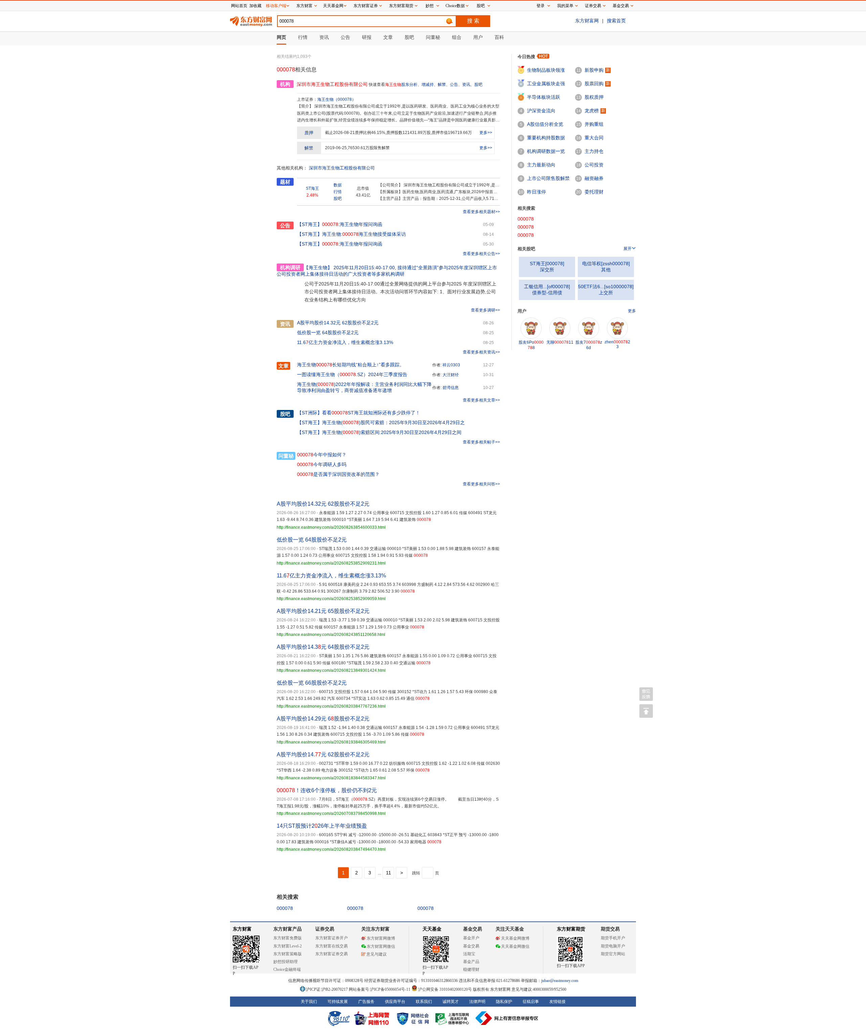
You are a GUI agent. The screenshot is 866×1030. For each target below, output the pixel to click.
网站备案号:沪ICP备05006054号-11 (380, 989)
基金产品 (471, 961)
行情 (338, 191)
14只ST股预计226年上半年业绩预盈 (322, 826)
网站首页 (239, 5)
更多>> (485, 132)
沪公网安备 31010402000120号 (445, 989)
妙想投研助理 (285, 961)
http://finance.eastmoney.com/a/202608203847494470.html (331, 849)
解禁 (442, 84)
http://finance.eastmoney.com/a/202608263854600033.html (331, 527)
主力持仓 (594, 151)
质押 (308, 132)
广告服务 (366, 1001)
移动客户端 (276, 5)
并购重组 (594, 124)
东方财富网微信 (381, 946)
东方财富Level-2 (287, 946)
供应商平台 (395, 1001)
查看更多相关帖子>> (481, 442)
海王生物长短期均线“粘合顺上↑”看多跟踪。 (350, 364)
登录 (541, 5)
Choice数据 (455, 5)
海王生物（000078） (336, 99)
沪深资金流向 (541, 110)
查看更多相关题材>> (481, 211)
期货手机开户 (613, 938)
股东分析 (409, 84)
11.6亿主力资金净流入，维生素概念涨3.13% (345, 342)
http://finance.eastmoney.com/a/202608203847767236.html (331, 706)
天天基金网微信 (515, 946)
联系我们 (424, 1001)
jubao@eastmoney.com (559, 980)
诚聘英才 (450, 1001)
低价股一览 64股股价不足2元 (328, 332)
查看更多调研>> (485, 310)
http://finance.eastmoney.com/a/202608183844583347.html (331, 778)
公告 (454, 84)
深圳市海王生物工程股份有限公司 (342, 167)
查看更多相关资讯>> (481, 352)
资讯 (466, 84)
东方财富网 (587, 20)
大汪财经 (450, 374)
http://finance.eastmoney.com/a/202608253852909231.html (331, 563)
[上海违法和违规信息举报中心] (453, 1018)
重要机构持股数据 (546, 137)
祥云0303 (451, 365)
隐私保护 (504, 1001)
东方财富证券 (366, 5)
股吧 (478, 84)
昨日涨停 (536, 191)
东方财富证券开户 (331, 938)
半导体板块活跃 (543, 97)
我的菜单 (565, 5)
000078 (285, 908)
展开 (627, 248)
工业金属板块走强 (546, 83)
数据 (338, 185)
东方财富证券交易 (331, 954)
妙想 (430, 5)
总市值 (363, 188)
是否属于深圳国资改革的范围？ (338, 474)
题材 (285, 182)
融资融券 (594, 178)
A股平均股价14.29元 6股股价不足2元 (323, 719)
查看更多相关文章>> (481, 400)
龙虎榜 (592, 110)
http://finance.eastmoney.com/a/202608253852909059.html (331, 598)
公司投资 (594, 164)
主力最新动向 (541, 164)
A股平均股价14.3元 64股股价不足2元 (323, 647)
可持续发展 (337, 1001)
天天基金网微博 (515, 938)
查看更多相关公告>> (481, 253)
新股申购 (594, 70)
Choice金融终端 (287, 969)
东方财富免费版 (287, 938)
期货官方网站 (613, 954)
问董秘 (286, 456)
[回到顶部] (646, 711)
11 (388, 872)
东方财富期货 (571, 929)
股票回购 (594, 83)
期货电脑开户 (613, 946)
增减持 (427, 84)
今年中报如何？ (321, 454)
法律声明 (477, 1001)
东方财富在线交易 (331, 946)
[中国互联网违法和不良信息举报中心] (507, 1018)
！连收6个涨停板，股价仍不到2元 (327, 790)
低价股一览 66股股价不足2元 (312, 683)
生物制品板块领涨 (546, 70)
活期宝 (469, 954)
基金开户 (471, 938)
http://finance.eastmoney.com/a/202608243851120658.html (331, 634)
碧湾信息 (450, 387)
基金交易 (471, 946)
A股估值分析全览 (545, 124)
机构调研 (290, 267)
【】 (309, 412)
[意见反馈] (646, 694)
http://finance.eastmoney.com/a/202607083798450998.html (331, 813)
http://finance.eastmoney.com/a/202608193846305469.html (331, 742)
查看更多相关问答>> (481, 484)
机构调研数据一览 (546, 151)
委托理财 (594, 191)
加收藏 (255, 5)
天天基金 (432, 929)
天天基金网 (333, 5)
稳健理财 (471, 969)
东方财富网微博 (381, 938)
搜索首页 (616, 20)
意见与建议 (376, 954)
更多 (632, 310)
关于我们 (309, 1001)
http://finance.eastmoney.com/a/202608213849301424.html (331, 670)
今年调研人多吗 (321, 464)
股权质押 (594, 97)
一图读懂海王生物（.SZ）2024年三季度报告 (352, 374)
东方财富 (242, 929)
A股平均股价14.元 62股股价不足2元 (323, 754)
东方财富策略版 (287, 954)
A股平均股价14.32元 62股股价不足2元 (338, 322)
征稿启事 (531, 1001)
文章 (283, 366)
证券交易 (593, 5)
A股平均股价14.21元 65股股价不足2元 (323, 611)
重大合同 (594, 137)
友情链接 (557, 1001)
